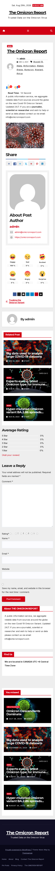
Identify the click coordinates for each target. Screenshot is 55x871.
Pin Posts (5, 865)
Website (5, 569)
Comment (7, 481)
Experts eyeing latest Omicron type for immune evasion (25, 384)
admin (22, 58)
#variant (39, 69)
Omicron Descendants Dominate (23, 712)
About (11, 859)
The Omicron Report (27, 12)
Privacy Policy (16, 865)
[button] (51, 30)
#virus (20, 73)
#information (29, 66)
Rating (5, 533)
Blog (17, 859)
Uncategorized (13, 707)
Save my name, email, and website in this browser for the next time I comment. (26, 590)
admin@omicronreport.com (28, 232)
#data (19, 66)
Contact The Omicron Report (32, 859)
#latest (40, 66)
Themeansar (27, 853)
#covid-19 (38, 61)
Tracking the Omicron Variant (16, 301)
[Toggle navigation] (28, 31)
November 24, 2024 (18, 748)
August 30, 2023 (17, 777)
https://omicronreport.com (28, 237)
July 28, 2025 (15, 719)
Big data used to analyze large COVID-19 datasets (24, 355)
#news (20, 69)
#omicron (29, 69)
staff (27, 361)
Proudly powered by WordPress (18, 850)
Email (5, 553)
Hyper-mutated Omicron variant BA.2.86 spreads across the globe (24, 412)
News (10, 46)
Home (4, 859)
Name (5, 538)
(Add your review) (11, 455)
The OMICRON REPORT (33, 865)
